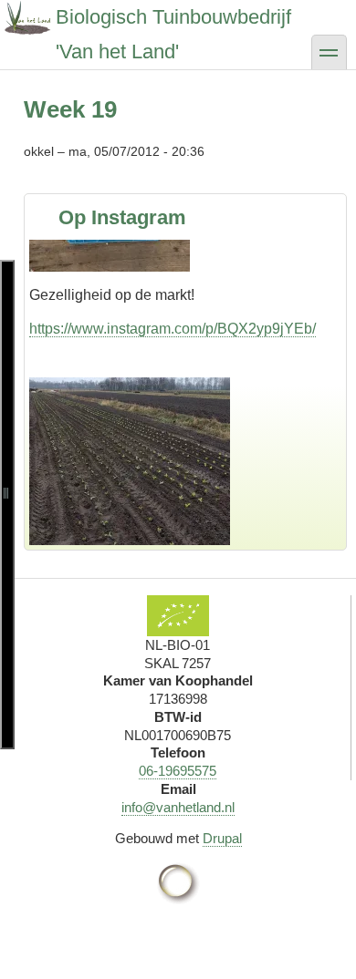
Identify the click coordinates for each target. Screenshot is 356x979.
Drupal (222, 838)
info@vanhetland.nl (178, 807)
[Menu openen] (7, 504)
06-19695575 (177, 770)
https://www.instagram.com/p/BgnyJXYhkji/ (167, 539)
